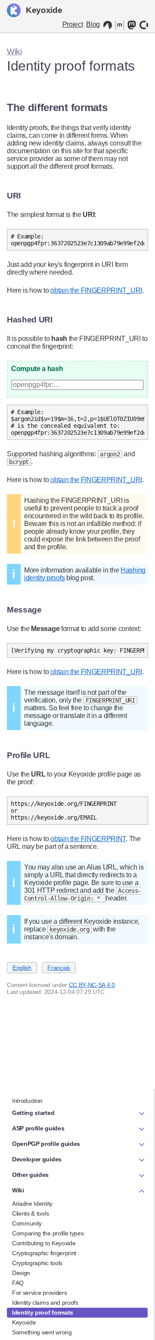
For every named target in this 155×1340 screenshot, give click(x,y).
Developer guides (37, 1159)
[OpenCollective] (144, 25)
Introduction (27, 1101)
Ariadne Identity (32, 1204)
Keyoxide (44, 10)
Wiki (14, 51)
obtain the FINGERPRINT (88, 838)
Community (27, 1223)
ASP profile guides (38, 1128)
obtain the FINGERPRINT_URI (96, 290)
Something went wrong (42, 1332)
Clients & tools (30, 1213)
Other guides (30, 1174)
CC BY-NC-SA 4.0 (92, 984)
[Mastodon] (131, 25)
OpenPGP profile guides (46, 1143)
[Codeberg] (107, 25)
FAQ (18, 1283)
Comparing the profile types (48, 1233)
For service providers (39, 1293)
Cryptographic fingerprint (44, 1253)
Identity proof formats (42, 1312)
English (21, 967)
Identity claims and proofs (45, 1303)
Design (21, 1273)
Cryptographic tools (37, 1263)
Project (72, 24)
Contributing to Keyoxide (43, 1243)
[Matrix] (119, 25)
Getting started (33, 1112)
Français (58, 967)
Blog (93, 24)
